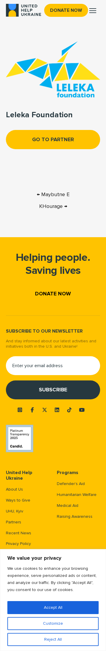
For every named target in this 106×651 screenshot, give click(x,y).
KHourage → (53, 206)
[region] (53, 600)
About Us (14, 489)
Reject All (53, 639)
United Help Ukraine (19, 475)
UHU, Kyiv (14, 511)
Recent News (18, 533)
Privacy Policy (18, 543)
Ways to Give (18, 500)
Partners (13, 522)
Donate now (66, 10)
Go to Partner (53, 139)
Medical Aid (67, 505)
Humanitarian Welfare (77, 494)
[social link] (20, 410)
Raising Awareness (74, 516)
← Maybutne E (53, 194)
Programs (67, 473)
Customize (53, 623)
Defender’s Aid (71, 483)
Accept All (53, 607)
